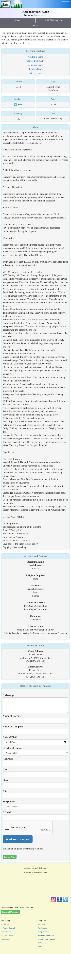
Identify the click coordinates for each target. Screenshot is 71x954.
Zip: (5, 791)
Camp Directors (43, 932)
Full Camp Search (7, 935)
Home (40, 947)
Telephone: (9, 801)
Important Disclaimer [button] (10, 912)
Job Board (41, 924)
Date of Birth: (10, 737)
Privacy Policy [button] (10, 857)
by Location (5, 924)
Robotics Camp (35, 69)
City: (5, 769)
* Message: (9, 695)
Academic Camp (35, 56)
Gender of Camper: (14, 748)
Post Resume (42, 928)
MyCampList (42, 943)
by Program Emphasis (8, 928)
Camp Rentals (5, 939)
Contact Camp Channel (46, 939)
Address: (8, 758)
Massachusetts (40, 15)
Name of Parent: (12, 716)
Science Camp (35, 73)
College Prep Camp (35, 60)
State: (6, 780)
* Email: (7, 812)
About (18, 20)
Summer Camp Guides (46, 935)
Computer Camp (35, 65)
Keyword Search (6, 932)
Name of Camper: (13, 726)
